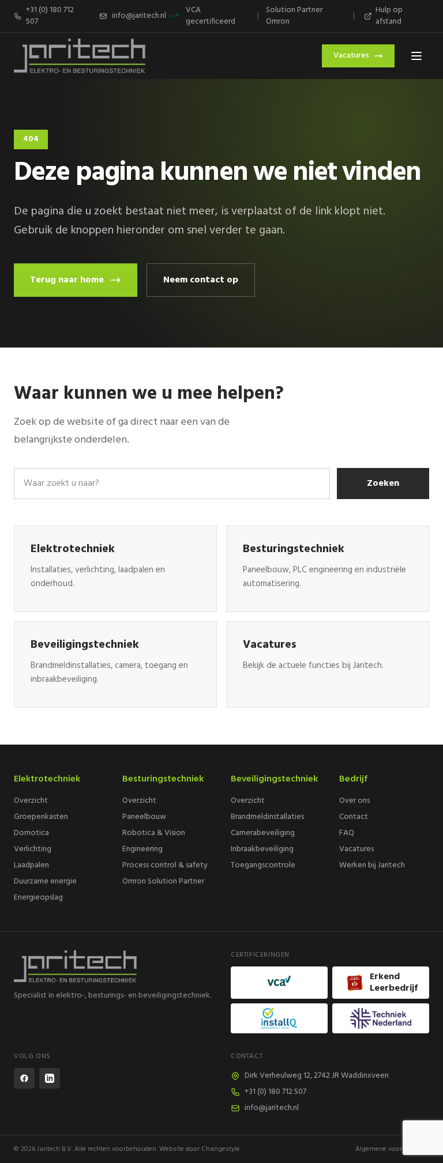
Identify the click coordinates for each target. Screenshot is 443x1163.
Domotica (31, 833)
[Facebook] (24, 1078)
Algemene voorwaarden (392, 1149)
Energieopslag (38, 897)
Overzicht (31, 800)
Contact (353, 817)
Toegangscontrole (263, 865)
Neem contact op (200, 280)
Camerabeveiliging (263, 833)
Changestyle (220, 1149)
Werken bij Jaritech (372, 865)
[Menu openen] (416, 56)
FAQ (346, 833)
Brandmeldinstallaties (267, 817)
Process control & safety (165, 865)
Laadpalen (31, 865)
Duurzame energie (45, 881)
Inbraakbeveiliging (262, 849)
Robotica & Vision (153, 833)
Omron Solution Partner (163, 881)
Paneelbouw (144, 817)
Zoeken (383, 483)
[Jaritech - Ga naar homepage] (113, 966)
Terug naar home (67, 280)
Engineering (142, 849)
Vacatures (351, 55)
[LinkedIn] (49, 1078)
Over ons (354, 800)
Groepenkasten (41, 817)
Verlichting (32, 849)
